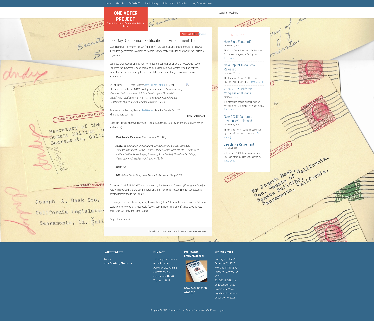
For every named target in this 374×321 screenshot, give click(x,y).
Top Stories (202, 231)
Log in (221, 310)
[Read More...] (230, 58)
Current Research (173, 231)
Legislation (184, 231)
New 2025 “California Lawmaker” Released (238, 119)
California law (161, 231)
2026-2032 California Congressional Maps (238, 91)
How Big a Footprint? (237, 42)
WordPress (211, 310)
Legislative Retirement (239, 144)
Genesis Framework (195, 310)
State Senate (193, 231)
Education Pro (175, 310)
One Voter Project (125, 16)
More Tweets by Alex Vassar (118, 263)
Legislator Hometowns (226, 293)
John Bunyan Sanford (155, 84)
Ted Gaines (147, 110)
